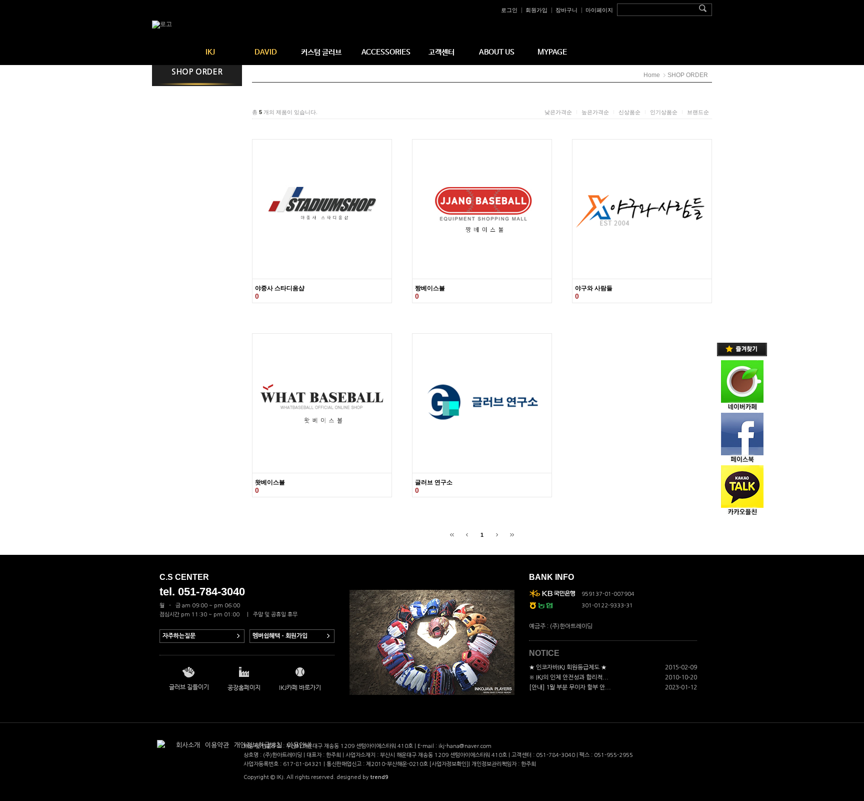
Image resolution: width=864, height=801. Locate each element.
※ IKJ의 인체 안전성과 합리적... (568, 677)
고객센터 (441, 52)
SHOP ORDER (688, 75)
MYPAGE (552, 52)
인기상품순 (664, 112)
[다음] (497, 534)
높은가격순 (595, 112)
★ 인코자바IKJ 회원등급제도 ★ (567, 667)
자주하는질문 (179, 636)
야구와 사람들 (593, 288)
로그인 (509, 10)
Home (652, 75)
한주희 (528, 764)
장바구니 (567, 10)
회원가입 (537, 10)
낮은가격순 (558, 112)
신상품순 (629, 112)
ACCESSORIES (386, 52)
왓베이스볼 (270, 482)
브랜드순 (698, 112)
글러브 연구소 (433, 482)
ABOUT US (496, 52)
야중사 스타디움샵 (279, 288)
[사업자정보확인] (449, 764)
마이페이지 (599, 10)
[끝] (512, 534)
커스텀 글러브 (321, 52)
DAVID (265, 52)
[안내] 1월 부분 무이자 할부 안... (570, 687)
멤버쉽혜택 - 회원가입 (280, 636)
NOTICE (544, 653)
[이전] (467, 534)
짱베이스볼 (430, 288)
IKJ (210, 52)
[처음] (452, 534)
